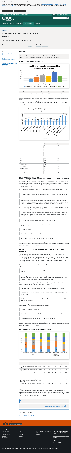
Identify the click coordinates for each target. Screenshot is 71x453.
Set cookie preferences (20, 11)
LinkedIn (38, 434)
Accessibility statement (6, 448)
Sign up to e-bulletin (57, 442)
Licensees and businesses (14, 14)
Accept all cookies (7, 11)
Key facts (3, 58)
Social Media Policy (32, 448)
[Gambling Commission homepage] (8, 20)
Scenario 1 (4, 60)
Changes (30, 46)
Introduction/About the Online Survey (8, 59)
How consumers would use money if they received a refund (9, 64)
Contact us (62, 14)
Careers (20, 433)
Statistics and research (29, 23)
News (58, 14)
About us (54, 14)
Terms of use (25, 448)
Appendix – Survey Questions (7, 65)
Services (66, 14)
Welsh (39, 448)
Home (3, 26)
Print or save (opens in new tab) (42, 46)
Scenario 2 (4, 62)
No (7, 424)
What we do (5, 23)
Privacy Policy (15, 448)
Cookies (20, 448)
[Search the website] (67, 18)
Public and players (6, 14)
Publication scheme (19, 23)
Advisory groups (5, 437)
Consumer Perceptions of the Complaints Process (20, 26)
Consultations (37, 23)
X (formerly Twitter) (40, 432)
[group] (44, 415)
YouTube (38, 436)
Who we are (11, 23)
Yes (4, 424)
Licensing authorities (24, 14)
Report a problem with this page (15, 424)
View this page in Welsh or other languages (49, 448)
